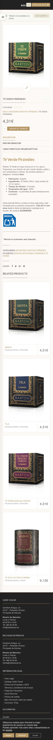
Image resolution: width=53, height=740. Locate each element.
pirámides (39, 253)
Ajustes (35, 735)
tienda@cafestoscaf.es (12, 662)
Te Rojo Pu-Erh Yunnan (17, 577)
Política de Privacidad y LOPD (17, 684)
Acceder (6, 717)
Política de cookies (12, 696)
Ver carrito (41, 16)
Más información (12, 143)
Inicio (5, 111)
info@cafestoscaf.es (11, 627)
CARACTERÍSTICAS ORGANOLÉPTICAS (20, 149)
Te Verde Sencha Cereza (18, 501)
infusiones (27, 253)
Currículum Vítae (11, 702)
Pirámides (33, 111)
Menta (8, 347)
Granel (22, 580)
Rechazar (22, 735)
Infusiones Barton (18, 111)
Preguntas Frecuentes (13, 690)
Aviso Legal (9, 678)
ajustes (9, 730)
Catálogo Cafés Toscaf (14, 681)
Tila (7, 424)
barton (17, 253)
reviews (7, 107)
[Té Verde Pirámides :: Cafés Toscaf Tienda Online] (26, 56)
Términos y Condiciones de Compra (19, 687)
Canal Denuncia (11, 693)
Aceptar (8, 735)
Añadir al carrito (18, 128)
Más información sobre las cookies (18, 699)
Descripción (9, 137)
